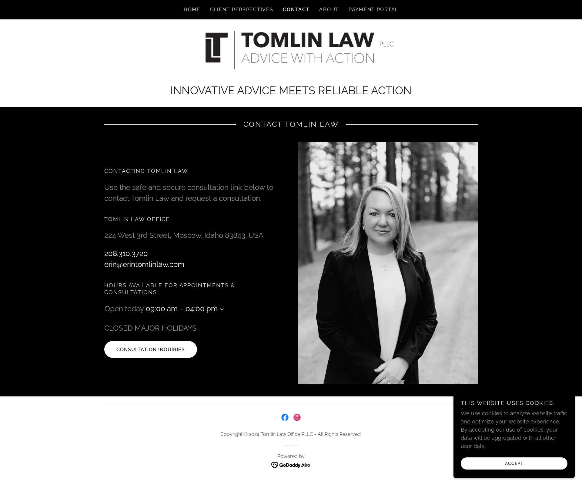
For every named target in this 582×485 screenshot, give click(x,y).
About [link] (329, 9)
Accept (514, 463)
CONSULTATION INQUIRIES (150, 349)
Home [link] (192, 9)
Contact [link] (296, 9)
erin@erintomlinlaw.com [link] (144, 264)
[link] (291, 55)
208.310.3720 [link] (126, 253)
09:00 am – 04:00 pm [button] (182, 308)
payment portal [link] (373, 9)
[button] (220, 309)
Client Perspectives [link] (241, 9)
